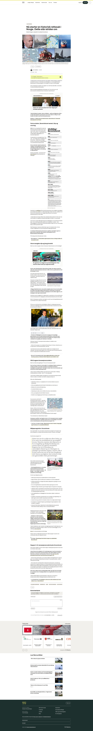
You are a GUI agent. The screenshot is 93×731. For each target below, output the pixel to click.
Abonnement (25, 720)
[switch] (61, 77)
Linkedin (40, 711)
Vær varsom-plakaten (37, 716)
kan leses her (38, 528)
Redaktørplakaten (47, 716)
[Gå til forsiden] (23, 2)
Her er (31, 531)
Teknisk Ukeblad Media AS (31, 727)
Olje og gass (59, 584)
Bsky (40, 713)
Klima (47, 584)
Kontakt (23, 723)
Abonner (85, 2)
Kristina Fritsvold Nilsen (27, 708)
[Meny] (89, 2)
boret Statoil (33, 154)
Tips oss (68, 703)
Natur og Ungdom (52, 584)
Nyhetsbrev (57, 707)
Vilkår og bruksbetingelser (60, 711)
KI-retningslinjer (58, 713)
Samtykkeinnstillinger (59, 709)
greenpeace (42, 584)
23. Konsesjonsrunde (35, 584)
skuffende (38, 210)
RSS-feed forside (42, 707)
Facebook (41, 709)
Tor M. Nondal (25, 712)
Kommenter (38, 66)
